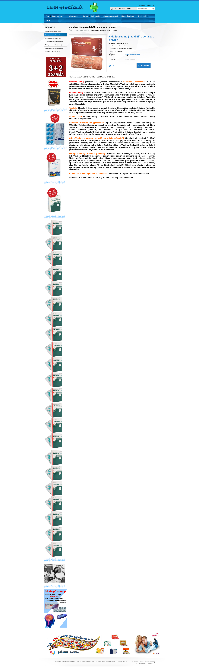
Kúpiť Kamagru (70, 661)
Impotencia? (142, 16)
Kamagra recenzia (60, 661)
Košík (115, 8)
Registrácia (150, 5)
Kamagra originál (100, 661)
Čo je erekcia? (95, 16)
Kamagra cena (90, 661)
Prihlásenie (142, 5)
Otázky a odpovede (58, 16)
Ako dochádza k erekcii (111, 16)
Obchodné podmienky (128, 16)
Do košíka (145, 66)
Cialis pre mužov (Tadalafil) (81, 30)
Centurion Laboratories (132, 54)
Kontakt (48, 20)
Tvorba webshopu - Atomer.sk (144, 663)
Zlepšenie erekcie (122, 661)
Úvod (47, 16)
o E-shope (85, 16)
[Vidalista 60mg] (88, 53)
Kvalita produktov (72, 16)
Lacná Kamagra (80, 661)
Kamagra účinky (111, 661)
